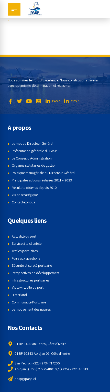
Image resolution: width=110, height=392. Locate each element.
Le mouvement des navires (31, 309)
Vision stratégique (25, 194)
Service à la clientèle (26, 243)
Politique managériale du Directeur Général (43, 172)
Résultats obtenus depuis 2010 (34, 187)
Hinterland (19, 294)
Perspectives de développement (35, 273)
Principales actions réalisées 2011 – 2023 (42, 180)
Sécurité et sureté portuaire (32, 265)
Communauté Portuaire (29, 302)
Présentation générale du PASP (34, 151)
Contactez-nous (23, 202)
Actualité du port (24, 236)
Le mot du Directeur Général (32, 143)
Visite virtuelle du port (27, 287)
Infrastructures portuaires (30, 280)
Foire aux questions (26, 258)
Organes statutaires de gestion (34, 165)
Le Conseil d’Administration (32, 158)
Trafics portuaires (25, 251)
